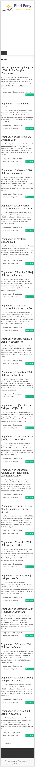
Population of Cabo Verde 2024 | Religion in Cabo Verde (17, 207)
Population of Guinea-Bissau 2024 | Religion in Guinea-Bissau (16, 509)
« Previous (7, 744)
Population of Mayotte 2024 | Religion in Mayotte (17, 172)
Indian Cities (30, 764)
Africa (29, 92)
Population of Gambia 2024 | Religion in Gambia (16, 646)
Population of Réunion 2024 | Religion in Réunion (17, 274)
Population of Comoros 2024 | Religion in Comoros (17, 340)
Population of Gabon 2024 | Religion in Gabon (16, 577)
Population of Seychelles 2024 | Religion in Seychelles (16, 307)
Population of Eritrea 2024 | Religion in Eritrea (16, 712)
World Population (13, 128)
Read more (29, 95)
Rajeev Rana (7, 92)
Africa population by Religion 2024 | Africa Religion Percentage (17, 70)
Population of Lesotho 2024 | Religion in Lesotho (16, 544)
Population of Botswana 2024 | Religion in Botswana (17, 610)
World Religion (15, 764)
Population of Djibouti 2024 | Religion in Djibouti (16, 407)
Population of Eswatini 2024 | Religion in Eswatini (17, 374)
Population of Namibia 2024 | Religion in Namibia (17, 679)
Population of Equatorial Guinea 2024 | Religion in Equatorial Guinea (15, 473)
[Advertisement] (17, 32)
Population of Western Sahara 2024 (13, 240)
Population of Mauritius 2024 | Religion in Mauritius (17, 438)
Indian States (23, 764)
